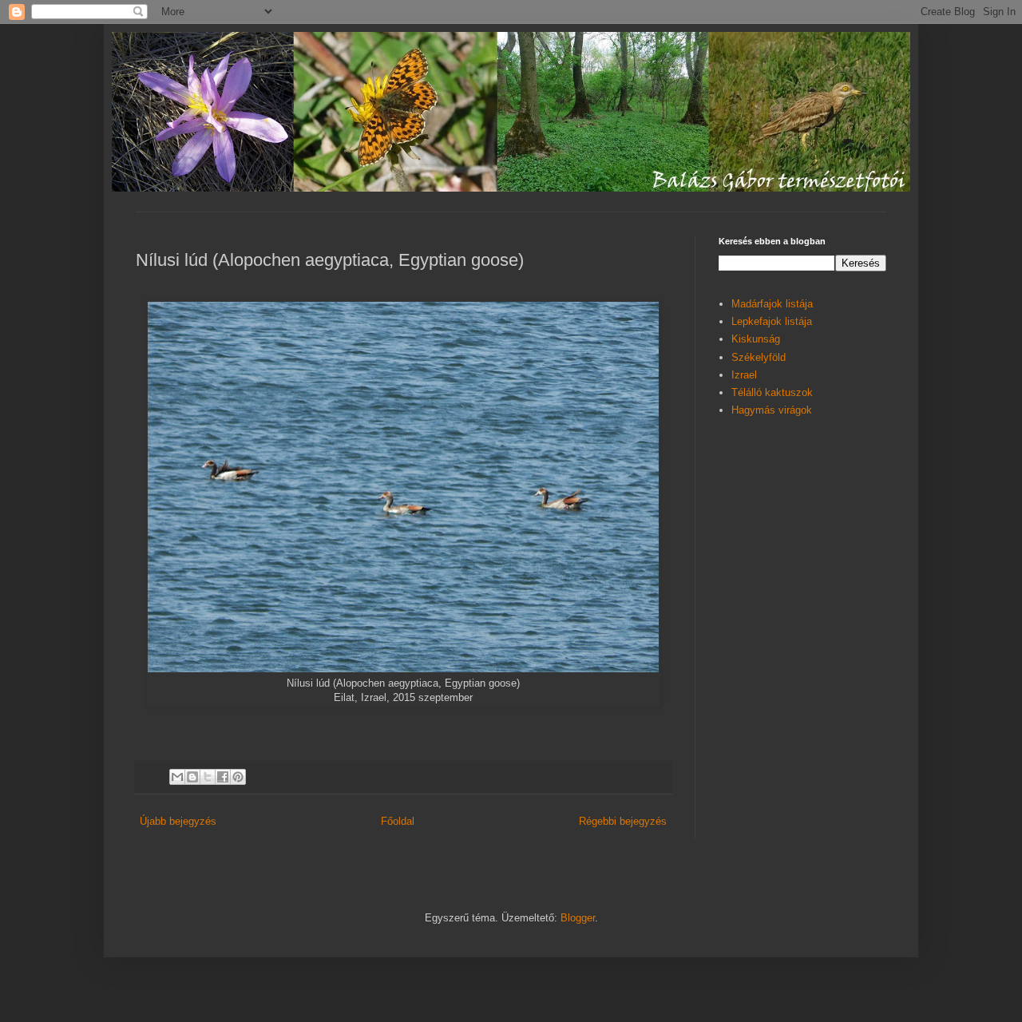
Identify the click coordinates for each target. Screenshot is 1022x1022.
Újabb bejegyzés (178, 821)
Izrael (744, 375)
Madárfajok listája (772, 304)
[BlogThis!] (192, 777)
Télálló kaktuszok (772, 392)
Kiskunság (755, 339)
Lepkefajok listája (771, 321)
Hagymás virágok (771, 410)
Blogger (578, 918)
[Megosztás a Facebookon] (223, 777)
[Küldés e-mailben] (177, 777)
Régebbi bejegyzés (623, 821)
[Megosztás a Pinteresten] (238, 777)
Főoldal (397, 821)
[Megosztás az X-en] (208, 777)
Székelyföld (758, 357)
